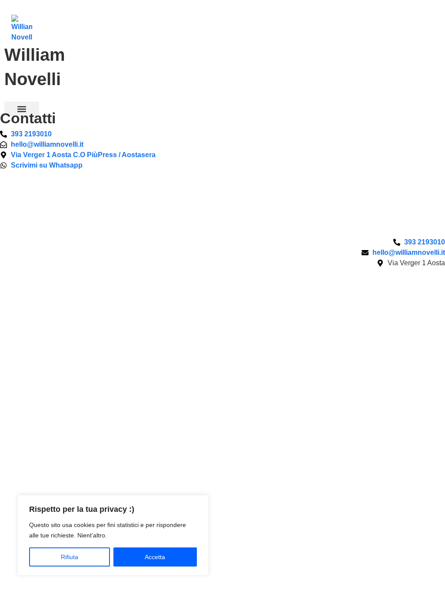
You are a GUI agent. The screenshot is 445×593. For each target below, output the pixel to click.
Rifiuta (69, 556)
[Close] (199, 502)
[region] (113, 535)
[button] (21, 109)
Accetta (155, 556)
